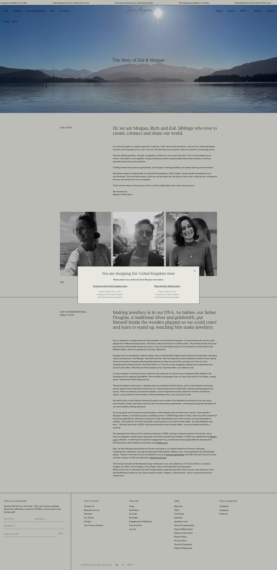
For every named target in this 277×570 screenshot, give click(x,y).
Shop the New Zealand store (167, 285)
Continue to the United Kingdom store (110, 285)
